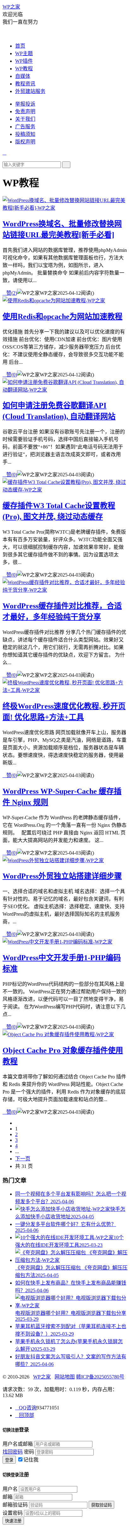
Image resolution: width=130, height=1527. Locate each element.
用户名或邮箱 (18, 1444)
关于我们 (25, 119)
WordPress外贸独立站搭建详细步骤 (62, 876)
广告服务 (25, 126)
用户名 (10, 1489)
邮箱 (8, 1497)
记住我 (30, 1459)
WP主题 (24, 53)
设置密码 (13, 1513)
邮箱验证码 (15, 1504)
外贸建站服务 (30, 91)
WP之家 (11, 6)
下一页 (22, 1158)
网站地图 (65, 1376)
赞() (10, 293)
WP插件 (24, 61)
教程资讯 (25, 83)
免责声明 (25, 111)
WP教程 (24, 68)
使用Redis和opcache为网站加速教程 (62, 316)
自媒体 (22, 76)
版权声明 (25, 141)
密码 (29, 1451)
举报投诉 (25, 104)
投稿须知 (25, 134)
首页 (20, 46)
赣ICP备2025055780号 (100, 1376)
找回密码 (13, 1451)
